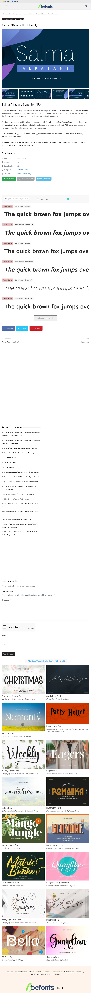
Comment (6, 600)
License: (7, 174)
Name (5, 635)
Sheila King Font (53, 696)
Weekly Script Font (10, 771)
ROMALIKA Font (53, 808)
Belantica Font (52, 920)
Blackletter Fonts (52, 729)
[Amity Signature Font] (23, 903)
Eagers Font (51, 771)
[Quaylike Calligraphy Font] (67, 866)
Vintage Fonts (74, 811)
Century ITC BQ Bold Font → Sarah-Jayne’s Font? (23, 477)
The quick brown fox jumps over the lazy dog (46, 214)
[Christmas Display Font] (23, 679)
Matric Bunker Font (10, 882)
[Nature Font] (23, 791)
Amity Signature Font (11, 920)
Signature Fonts (30, 923)
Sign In (6, 1)
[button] (86, 7)
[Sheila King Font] (67, 679)
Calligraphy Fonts (8, 774)
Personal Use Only (24, 174)
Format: (7, 162)
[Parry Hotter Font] (67, 713)
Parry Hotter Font (54, 726)
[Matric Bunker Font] (23, 866)
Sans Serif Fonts (28, 14)
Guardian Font (52, 957)
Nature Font (7, 808)
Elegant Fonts (6, 736)
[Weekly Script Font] (23, 754)
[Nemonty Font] (23, 717)
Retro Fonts (50, 732)
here (36, 145)
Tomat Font (10, 467)
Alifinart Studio (23, 170)
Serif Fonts (27, 736)
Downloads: (8, 166)
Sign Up (14, 1)
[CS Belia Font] (23, 940)
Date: (6, 158)
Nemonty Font (8, 733)
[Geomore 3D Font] (67, 829)
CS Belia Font (8, 957)
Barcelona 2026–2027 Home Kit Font (26, 482)
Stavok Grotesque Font (10, 342)
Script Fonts (65, 699)
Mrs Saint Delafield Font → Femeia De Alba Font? (23, 472)
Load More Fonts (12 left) (45, 318)
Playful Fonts (84, 729)
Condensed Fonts (52, 848)
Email (4, 644)
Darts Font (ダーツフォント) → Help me (21, 494)
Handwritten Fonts (28, 699)
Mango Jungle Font (10, 845)
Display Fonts (16, 699)
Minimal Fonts (17, 736)
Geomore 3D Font (54, 845)
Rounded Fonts (63, 774)
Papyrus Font (11, 458)
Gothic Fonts (73, 729)
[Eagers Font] (67, 754)
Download (10, 178)
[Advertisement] (18, 384)
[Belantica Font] (67, 903)
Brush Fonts (6, 699)
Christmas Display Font (12, 696)
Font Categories (15, 14)
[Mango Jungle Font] (23, 829)
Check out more (27, 179)
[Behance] (58, 988)
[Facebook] (62, 988)
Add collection (44, 179)
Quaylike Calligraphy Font (57, 882)
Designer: (7, 170)
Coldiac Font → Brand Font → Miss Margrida (22, 448)
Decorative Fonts (65, 848)
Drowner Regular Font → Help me (19, 499)
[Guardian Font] (67, 940)
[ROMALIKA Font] (67, 791)
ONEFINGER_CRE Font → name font (19, 519)
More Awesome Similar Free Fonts (46, 661)
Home (5, 14)
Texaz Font (85, 342)
